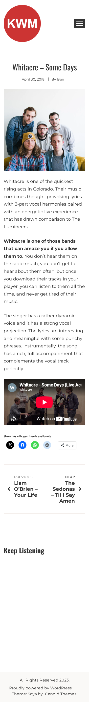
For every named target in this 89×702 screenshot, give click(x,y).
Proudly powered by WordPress (41, 688)
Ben (60, 79)
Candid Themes (60, 694)
